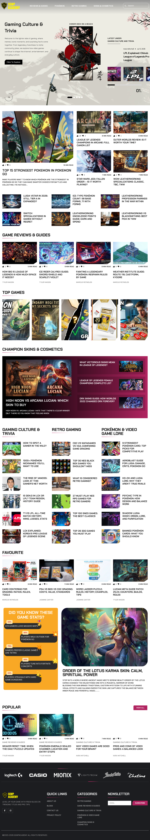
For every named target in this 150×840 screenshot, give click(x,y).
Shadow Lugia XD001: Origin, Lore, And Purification (134, 516)
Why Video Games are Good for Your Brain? (93, 747)
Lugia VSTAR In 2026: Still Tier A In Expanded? (35, 198)
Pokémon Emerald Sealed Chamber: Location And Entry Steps (55, 749)
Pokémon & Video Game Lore (88, 816)
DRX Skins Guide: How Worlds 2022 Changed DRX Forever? (98, 400)
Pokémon (60, 6)
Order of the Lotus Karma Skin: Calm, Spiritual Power (102, 672)
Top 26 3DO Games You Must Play (84, 532)
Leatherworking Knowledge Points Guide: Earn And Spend (84, 217)
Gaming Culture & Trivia (88, 742)
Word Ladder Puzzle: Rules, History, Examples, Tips (92, 592)
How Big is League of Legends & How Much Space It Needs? (19, 274)
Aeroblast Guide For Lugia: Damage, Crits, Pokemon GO (133, 463)
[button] (9, 97)
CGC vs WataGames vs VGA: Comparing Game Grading (84, 446)
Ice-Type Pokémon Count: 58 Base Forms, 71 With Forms (84, 200)
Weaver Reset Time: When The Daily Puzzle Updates (18, 747)
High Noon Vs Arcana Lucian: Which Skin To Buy (37, 402)
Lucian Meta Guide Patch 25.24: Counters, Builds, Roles (128, 592)
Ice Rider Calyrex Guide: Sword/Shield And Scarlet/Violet (54, 274)
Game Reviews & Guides (13, 742)
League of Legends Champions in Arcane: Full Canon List (93, 142)
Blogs (50, 806)
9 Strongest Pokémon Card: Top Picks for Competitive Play (134, 447)
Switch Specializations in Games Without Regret (34, 217)
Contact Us (52, 810)
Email (110, 799)
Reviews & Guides (39, 6)
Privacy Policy (54, 815)
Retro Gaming (79, 6)
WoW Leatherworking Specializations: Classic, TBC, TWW (128, 181)
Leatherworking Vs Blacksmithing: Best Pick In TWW (134, 216)
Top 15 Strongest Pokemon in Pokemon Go (36, 172)
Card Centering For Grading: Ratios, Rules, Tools (16, 592)
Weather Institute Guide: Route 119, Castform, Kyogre (128, 274)
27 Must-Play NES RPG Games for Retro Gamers (83, 498)
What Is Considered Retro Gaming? (85, 480)
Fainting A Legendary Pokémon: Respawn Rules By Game (91, 274)
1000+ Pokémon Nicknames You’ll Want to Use (34, 463)
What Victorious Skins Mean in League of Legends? (97, 364)
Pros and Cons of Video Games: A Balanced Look (128, 747)
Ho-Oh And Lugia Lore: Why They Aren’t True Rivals (133, 481)
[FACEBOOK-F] (4, 810)
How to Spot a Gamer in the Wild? (35, 444)
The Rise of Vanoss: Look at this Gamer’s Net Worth (35, 481)
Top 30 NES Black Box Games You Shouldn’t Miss (83, 463)
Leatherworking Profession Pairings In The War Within (134, 198)
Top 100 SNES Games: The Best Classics (85, 515)
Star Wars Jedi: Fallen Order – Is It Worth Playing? (91, 181)
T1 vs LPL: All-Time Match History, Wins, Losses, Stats (35, 516)
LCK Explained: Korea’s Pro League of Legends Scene (35, 533)
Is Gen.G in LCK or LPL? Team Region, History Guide (34, 498)
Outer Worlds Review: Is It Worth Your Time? (129, 141)
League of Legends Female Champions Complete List (96, 382)
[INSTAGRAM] (10, 810)
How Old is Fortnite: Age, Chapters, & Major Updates (121, 57)
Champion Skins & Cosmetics (85, 823)
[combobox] (136, 6)
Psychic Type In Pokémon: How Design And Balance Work (134, 500)
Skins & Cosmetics (103, 6)
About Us (51, 801)
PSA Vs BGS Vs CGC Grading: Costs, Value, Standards (56, 590)
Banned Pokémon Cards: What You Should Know (133, 533)
